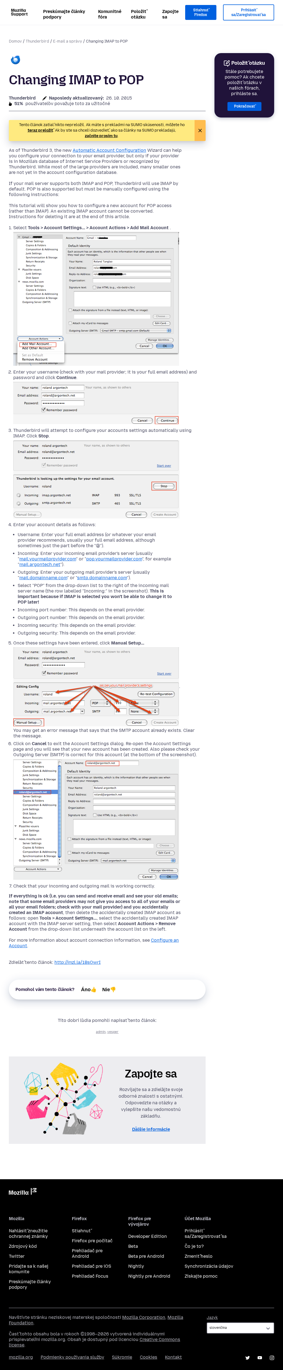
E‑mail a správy (67, 41)
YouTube (260, 1358)
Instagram (272, 1358)
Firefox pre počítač (92, 1240)
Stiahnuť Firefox (200, 12)
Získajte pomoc (201, 1276)
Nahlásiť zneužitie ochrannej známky (28, 1233)
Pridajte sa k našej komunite (28, 1269)
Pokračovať (244, 106)
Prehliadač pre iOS (91, 1266)
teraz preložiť (40, 130)
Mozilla (22, 1192)
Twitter (17, 1256)
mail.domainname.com (43, 577)
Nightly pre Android (149, 1276)
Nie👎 (109, 989)
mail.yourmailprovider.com (47, 559)
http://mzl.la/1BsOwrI (77, 962)
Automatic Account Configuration (109, 150)
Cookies (148, 1357)
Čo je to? (194, 1246)
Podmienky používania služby (72, 1357)
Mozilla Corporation (143, 1317)
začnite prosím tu (101, 136)
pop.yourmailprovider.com (114, 559)
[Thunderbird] (15, 60)
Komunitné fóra (109, 14)
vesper (113, 1032)
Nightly (136, 1266)
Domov (15, 41)
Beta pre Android (146, 1256)
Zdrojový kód (23, 1246)
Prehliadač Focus (90, 1276)
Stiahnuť (81, 1230)
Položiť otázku (138, 14)
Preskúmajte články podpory (64, 14)
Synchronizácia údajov (209, 1266)
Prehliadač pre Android (87, 1253)
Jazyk (212, 1317)
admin (101, 1032)
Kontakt (173, 1357)
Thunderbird (37, 41)
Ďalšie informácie (151, 1129)
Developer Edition (147, 1236)
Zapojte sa (170, 14)
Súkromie (122, 1357)
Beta (133, 1246)
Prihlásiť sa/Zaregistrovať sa (248, 12)
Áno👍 (89, 989)
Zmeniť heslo (199, 1256)
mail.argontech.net (39, 564)
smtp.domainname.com (102, 577)
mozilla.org (21, 1357)
